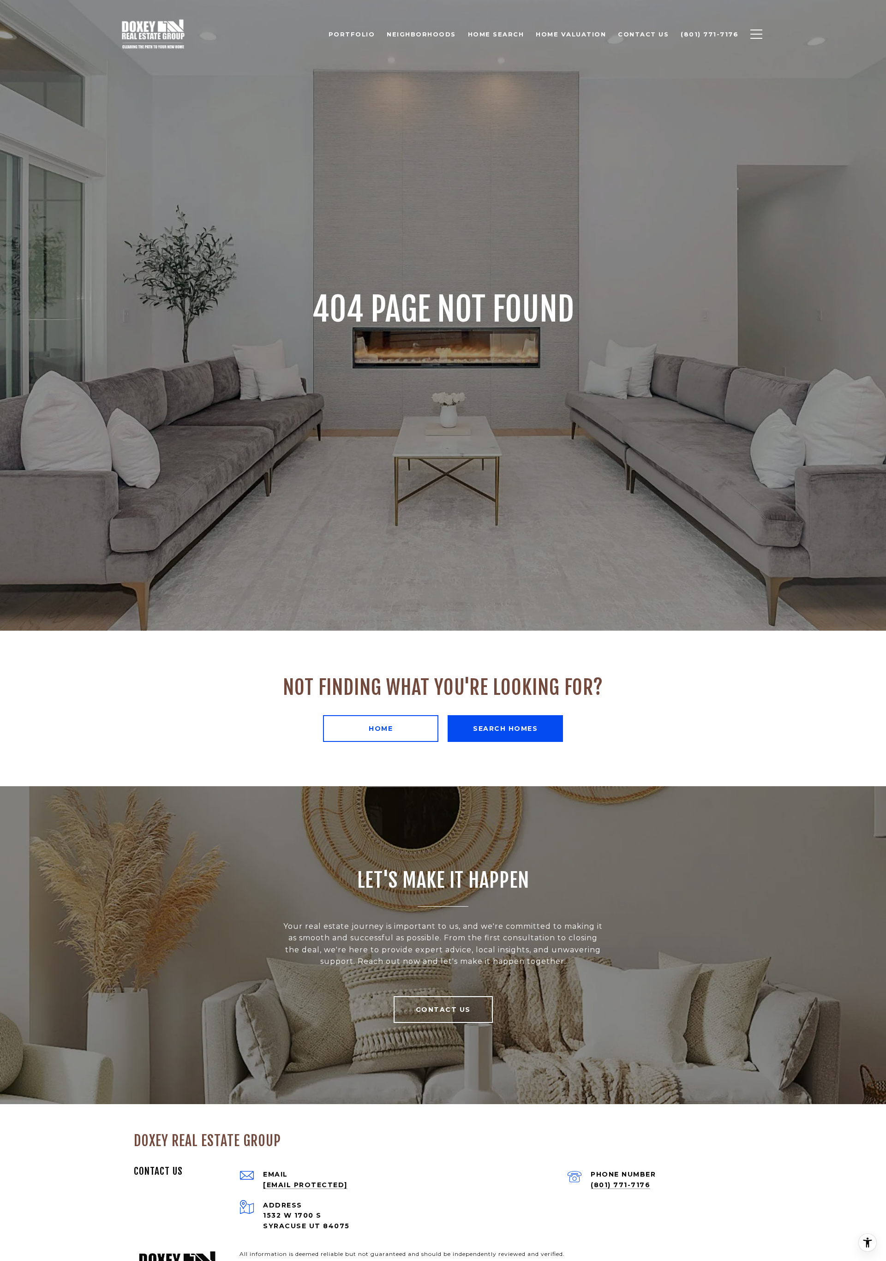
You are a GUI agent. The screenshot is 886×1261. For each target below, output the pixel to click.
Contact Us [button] (443, 1009)
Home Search (496, 34)
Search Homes (505, 728)
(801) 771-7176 (620, 1185)
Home (381, 728)
